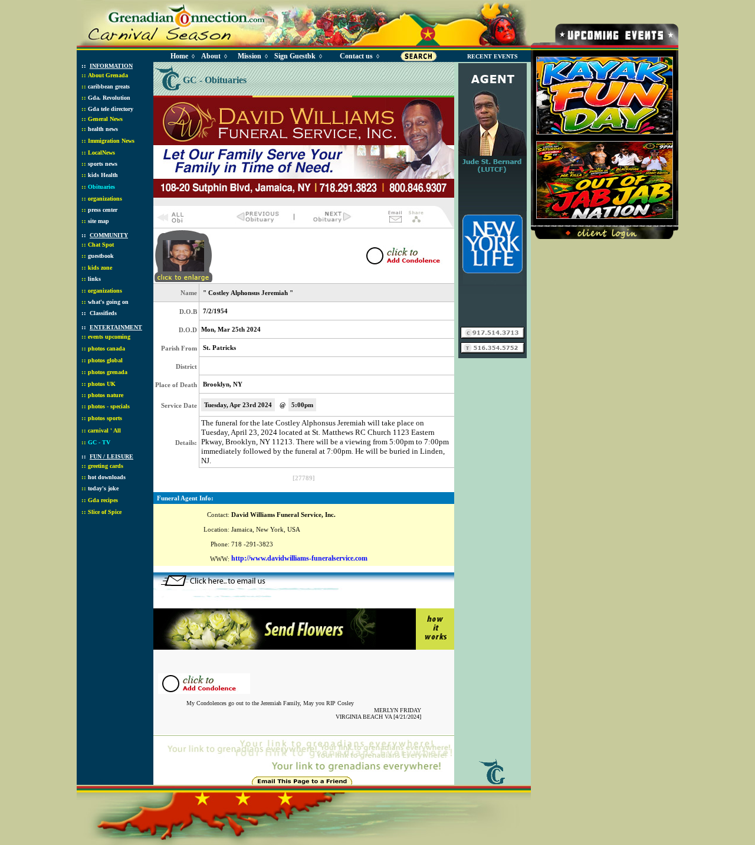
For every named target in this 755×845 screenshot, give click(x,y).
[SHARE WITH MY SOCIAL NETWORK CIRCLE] (416, 224)
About (211, 56)
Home (179, 56)
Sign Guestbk (297, 56)
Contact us (356, 56)
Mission (249, 56)
